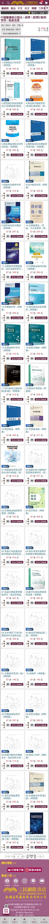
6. (36, 145)
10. (37, 228)
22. (37, 472)
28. (36, 593)
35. (12, 757)
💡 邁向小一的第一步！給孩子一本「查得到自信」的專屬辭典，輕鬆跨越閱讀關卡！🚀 (34, 12)
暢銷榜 (5, 8)
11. (11, 270)
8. (36, 186)
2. (35, 64)
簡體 (34, 8)
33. (10, 715)
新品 (13, 8)
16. (36, 349)
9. (11, 227)
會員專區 (44, 922)
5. (12, 145)
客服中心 (14, 922)
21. (12, 472)
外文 (27, 8)
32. (36, 673)
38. (36, 797)
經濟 (27, 17)
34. (36, 715)
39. (11, 837)
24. (35, 512)
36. (36, 756)
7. (11, 186)
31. (12, 675)
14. (36, 308)
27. (12, 594)
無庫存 (4, 73)
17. (11, 390)
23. (11, 512)
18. (36, 390)
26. (37, 554)
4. (36, 106)
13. (11, 308)
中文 (20, 8)
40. (37, 839)
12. (36, 267)
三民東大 (43, 8)
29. (12, 635)
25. (12, 554)
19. (10, 430)
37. (10, 797)
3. (12, 106)
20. (36, 430)
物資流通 (14, 20)
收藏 (24, 922)
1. (11, 64)
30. (36, 634)
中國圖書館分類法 (11, 17)
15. (10, 349)
